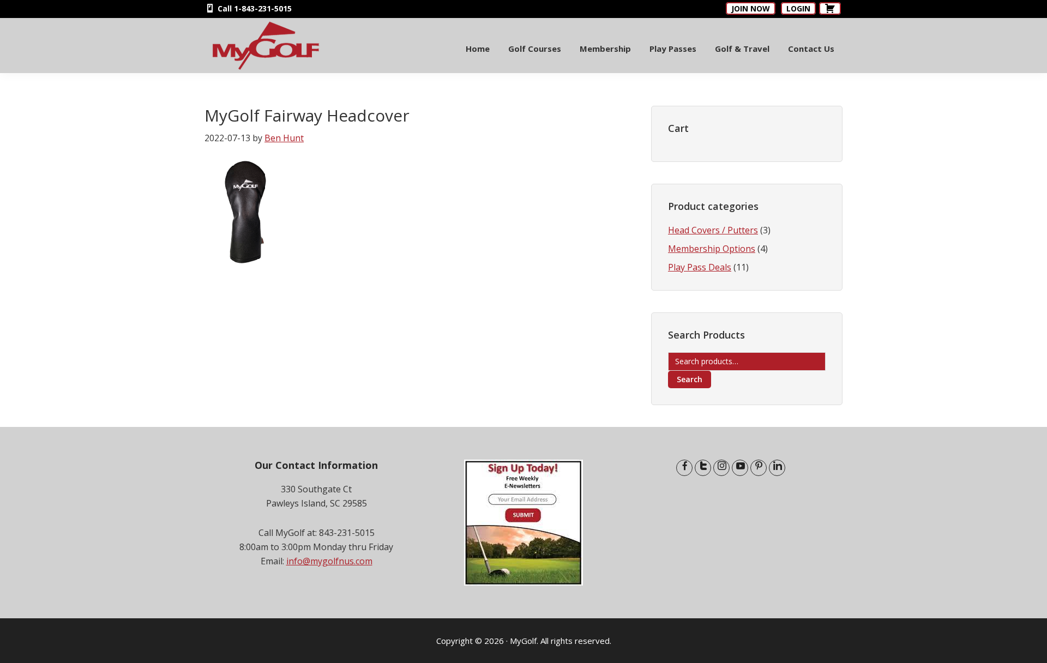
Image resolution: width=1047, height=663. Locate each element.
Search (689, 379)
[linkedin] (777, 468)
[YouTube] (740, 468)
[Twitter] (703, 468)
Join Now (750, 8)
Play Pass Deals (699, 267)
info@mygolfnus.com (329, 561)
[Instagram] (721, 468)
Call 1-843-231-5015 (253, 8)
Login (798, 8)
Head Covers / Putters (713, 230)
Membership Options (711, 249)
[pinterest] (758, 468)
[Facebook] (684, 468)
